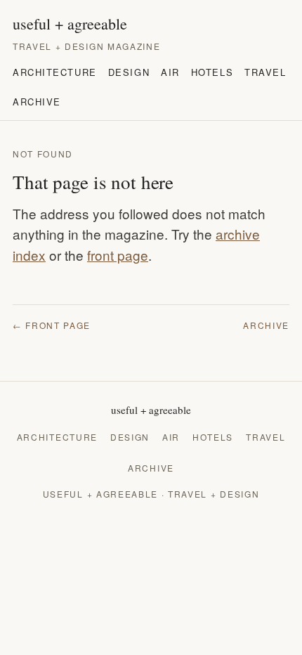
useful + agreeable (70, 23)
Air (170, 72)
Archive (37, 101)
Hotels (212, 72)
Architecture (55, 72)
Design (129, 72)
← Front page (52, 325)
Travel (265, 72)
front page (117, 254)
